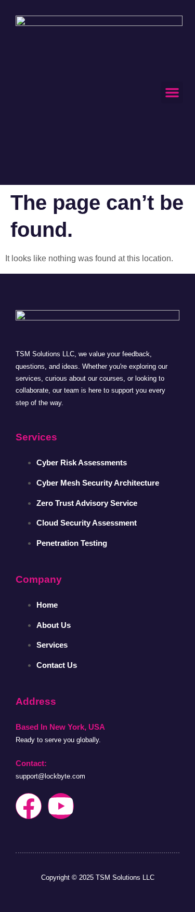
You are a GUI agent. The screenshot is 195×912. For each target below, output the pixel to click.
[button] (172, 92)
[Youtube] (61, 806)
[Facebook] (29, 806)
